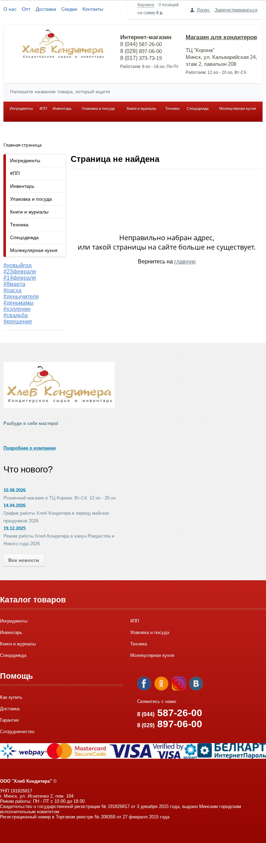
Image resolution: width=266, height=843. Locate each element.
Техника (172, 108)
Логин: (203, 9)
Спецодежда (198, 108)
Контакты (92, 9)
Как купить (11, 697)
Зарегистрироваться (236, 9)
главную (185, 261)
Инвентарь (62, 108)
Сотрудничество (17, 731)
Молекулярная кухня (237, 108)
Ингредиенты (21, 108)
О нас (10, 9)
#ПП (43, 108)
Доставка (46, 9)
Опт (26, 9)
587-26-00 (169, 712)
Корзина (146, 4)
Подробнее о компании (29, 448)
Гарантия (9, 720)
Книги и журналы (141, 108)
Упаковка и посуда (98, 108)
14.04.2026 (14, 505)
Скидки (69, 9)
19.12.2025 (14, 528)
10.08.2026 (14, 490)
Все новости (23, 560)
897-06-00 (169, 724)
